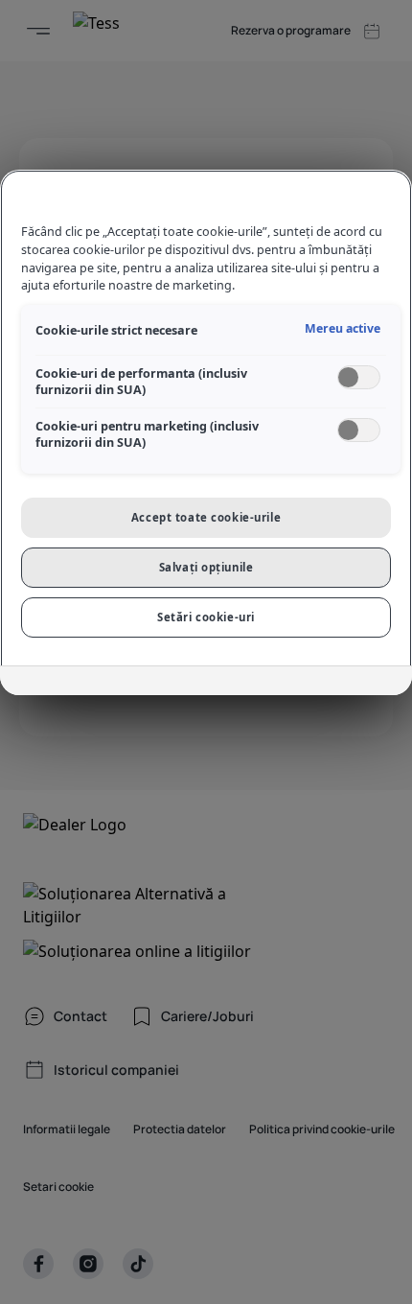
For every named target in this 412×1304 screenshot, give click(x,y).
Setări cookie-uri (206, 617)
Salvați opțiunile (206, 567)
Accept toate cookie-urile (206, 517)
